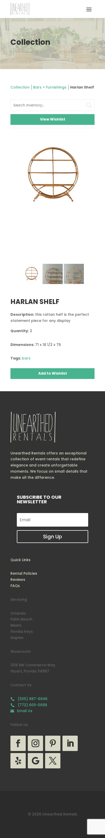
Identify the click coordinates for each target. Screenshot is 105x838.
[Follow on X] (52, 760)
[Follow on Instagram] (35, 743)
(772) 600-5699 (28, 705)
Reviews (17, 579)
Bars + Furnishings (50, 87)
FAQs (15, 585)
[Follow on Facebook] (18, 743)
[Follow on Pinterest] (52, 743)
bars (26, 358)
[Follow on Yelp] (18, 760)
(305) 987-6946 (28, 698)
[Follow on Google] (35, 760)
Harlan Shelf (82, 87)
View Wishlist (52, 119)
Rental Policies (23, 573)
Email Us (21, 710)
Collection (20, 87)
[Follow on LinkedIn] (70, 743)
